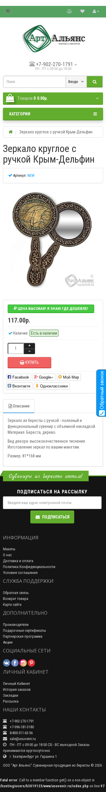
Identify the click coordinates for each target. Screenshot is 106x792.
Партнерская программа (22, 636)
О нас (7, 555)
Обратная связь (16, 592)
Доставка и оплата (18, 561)
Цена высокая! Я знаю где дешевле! (52, 308)
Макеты (9, 549)
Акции (8, 642)
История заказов (17, 689)
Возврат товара (15, 598)
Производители (16, 624)
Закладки (10, 695)
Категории (19, 114)
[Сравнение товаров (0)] (69, 11)
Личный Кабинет (16, 683)
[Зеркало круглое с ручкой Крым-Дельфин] (53, 239)
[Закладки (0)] (82, 11)
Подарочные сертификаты (24, 630)
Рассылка (11, 701)
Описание (21, 406)
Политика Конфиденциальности (29, 566)
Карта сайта (12, 604)
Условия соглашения (20, 572)
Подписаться (55, 517)
